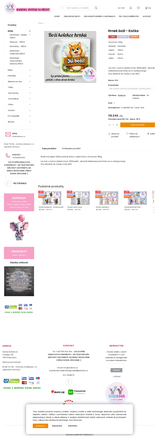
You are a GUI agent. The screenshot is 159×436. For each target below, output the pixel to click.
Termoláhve (13, 99)
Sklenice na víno (15, 81)
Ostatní (11, 110)
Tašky (10, 87)
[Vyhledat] (62, 7)
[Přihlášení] (130, 7)
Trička (10, 104)
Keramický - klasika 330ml (18, 36)
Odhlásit (117, 376)
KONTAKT (147, 16)
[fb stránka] (69, 381)
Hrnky (10, 31)
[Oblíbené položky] (138, 7)
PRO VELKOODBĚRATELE (129, 16)
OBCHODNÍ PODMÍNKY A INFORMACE (99, 16)
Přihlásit (116, 370)
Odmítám (72, 426)
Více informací (75, 420)
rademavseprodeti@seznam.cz (74, 370)
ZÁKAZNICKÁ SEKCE (72, 16)
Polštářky (12, 76)
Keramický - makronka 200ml (17, 52)
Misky (10, 70)
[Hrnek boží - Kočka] (70, 57)
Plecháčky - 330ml (18, 46)
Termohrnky (13, 93)
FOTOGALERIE (13, 116)
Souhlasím (40, 426)
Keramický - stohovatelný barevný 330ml (16, 61)
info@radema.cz (18, 136)
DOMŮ (57, 16)
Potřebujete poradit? (71, 148)
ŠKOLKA (11, 122)
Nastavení (57, 426)
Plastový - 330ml (17, 42)
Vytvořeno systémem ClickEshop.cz (79, 435)
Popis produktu (49, 148)
